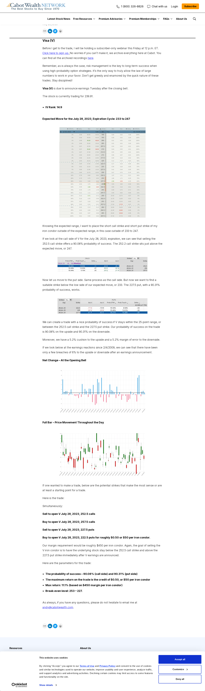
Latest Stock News (58, 18)
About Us (181, 18)
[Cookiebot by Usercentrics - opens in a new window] (19, 685)
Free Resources (82, 18)
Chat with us (159, 6)
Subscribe (190, 6)
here (90, 58)
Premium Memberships (142, 18)
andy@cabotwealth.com (57, 607)
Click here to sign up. (55, 53)
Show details (46, 685)
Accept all (180, 659)
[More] (94, 19)
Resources (15, 648)
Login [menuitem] (174, 6)
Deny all (180, 679)
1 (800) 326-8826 (132, 6)
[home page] (36, 6)
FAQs (166, 18)
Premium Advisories (110, 18)
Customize (178, 669)
